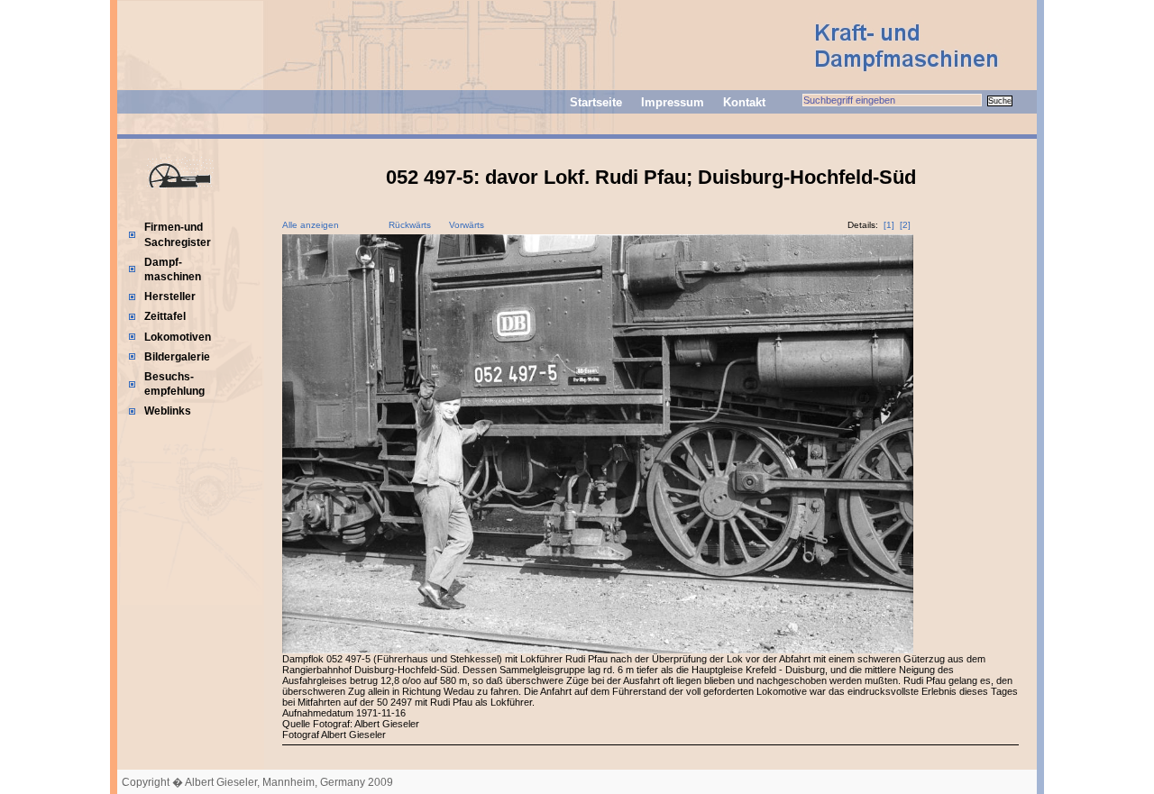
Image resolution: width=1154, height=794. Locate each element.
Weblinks (167, 411)
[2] (905, 225)
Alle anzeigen (310, 225)
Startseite (596, 102)
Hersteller (170, 296)
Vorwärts (466, 225)
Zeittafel (165, 316)
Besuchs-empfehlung (174, 383)
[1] (889, 225)
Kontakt (744, 102)
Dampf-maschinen (172, 269)
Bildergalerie (177, 357)
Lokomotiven (177, 337)
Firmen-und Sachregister (177, 234)
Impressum (672, 102)
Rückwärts (410, 225)
